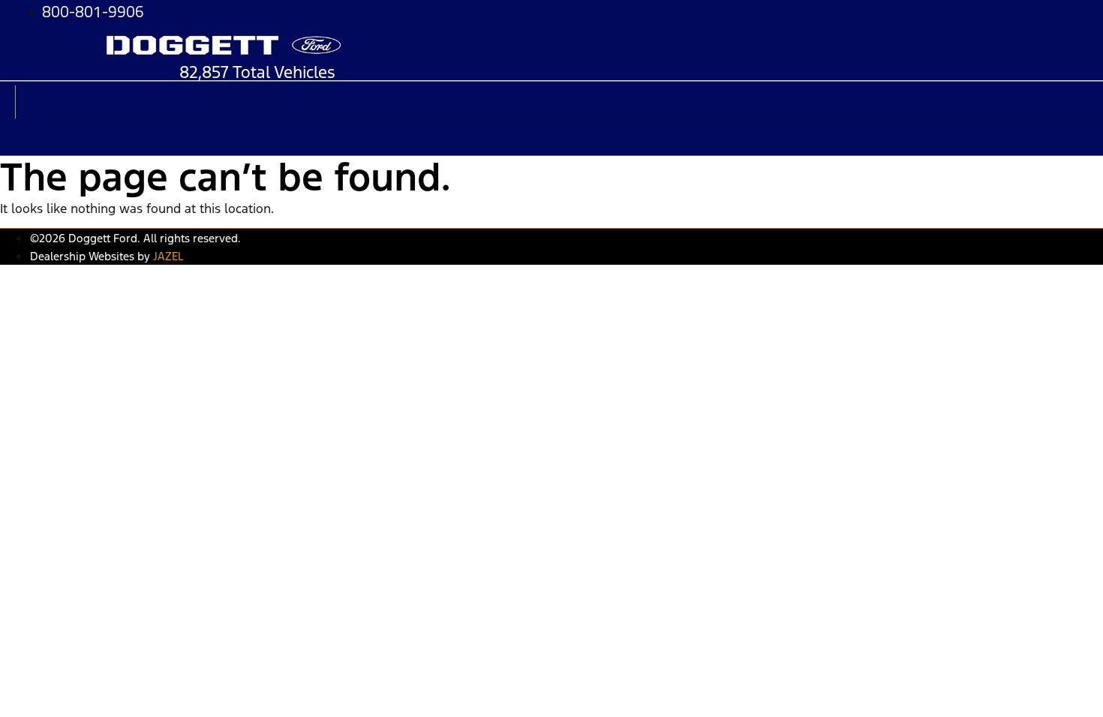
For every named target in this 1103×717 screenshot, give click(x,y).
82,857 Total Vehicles (257, 72)
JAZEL (168, 256)
